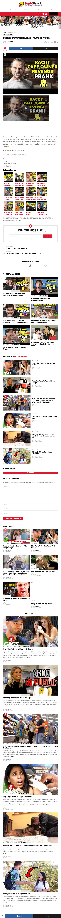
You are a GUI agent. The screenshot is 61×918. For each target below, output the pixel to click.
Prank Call (51, 219)
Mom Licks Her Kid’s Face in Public (43, 571)
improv (6, 219)
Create (53, 14)
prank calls (8, 220)
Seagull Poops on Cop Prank (41, 604)
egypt (51, 217)
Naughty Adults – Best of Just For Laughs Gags (15, 547)
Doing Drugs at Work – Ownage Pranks (14, 348)
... (4, 217)
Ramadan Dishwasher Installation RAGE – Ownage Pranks (43, 321)
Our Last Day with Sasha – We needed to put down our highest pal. (43, 436)
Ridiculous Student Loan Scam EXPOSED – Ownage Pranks (14, 294)
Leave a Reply (30, 472)
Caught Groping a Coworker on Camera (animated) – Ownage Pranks (42, 344)
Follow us (42, 14)
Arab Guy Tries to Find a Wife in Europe (22, 25)
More (28, 657)
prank (44, 219)
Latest (10, 11)
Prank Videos (15, 291)
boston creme (23, 217)
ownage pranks (24, 219)
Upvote (15, 265)
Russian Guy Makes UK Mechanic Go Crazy (16, 599)
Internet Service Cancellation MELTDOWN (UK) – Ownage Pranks (15, 321)
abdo (8, 217)
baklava (14, 217)
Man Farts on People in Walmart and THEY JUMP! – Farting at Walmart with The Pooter (37, 26)
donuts (45, 217)
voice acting (17, 220)
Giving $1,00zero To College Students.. (42, 453)
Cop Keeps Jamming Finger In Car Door (53, 25)
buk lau (32, 217)
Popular (5, 529)
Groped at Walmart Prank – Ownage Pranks (41, 299)
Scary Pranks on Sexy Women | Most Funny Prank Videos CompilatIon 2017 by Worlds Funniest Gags (16, 573)
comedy (38, 217)
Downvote (45, 265)
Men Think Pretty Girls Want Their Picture (6, 25)
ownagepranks (36, 219)
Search (46, 14)
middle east (14, 219)
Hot (5, 396)
